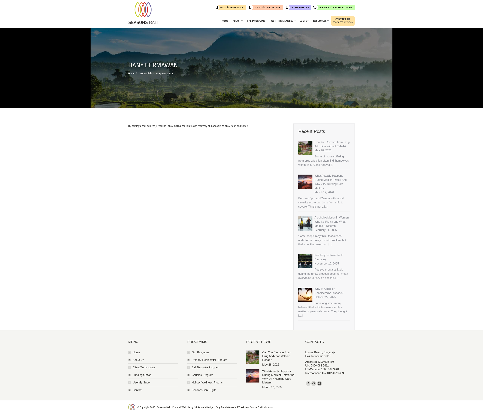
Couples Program (202, 374)
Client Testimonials (144, 367)
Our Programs (200, 352)
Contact (137, 390)
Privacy (176, 407)
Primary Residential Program (209, 359)
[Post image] (252, 357)
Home (136, 352)
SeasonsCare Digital (204, 390)
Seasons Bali (163, 407)
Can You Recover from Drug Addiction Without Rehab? (276, 356)
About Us (138, 359)
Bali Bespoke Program (205, 367)
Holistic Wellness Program (208, 382)
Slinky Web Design (204, 407)
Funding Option (142, 374)
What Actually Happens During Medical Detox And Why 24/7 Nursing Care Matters (278, 377)
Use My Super (142, 382)
